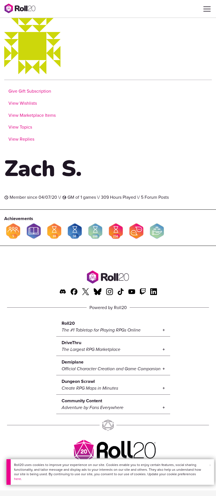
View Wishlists (22, 103)
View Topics (20, 127)
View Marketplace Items (32, 115)
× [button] (210, 465)
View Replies (21, 139)
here (17, 478)
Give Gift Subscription (29, 91)
